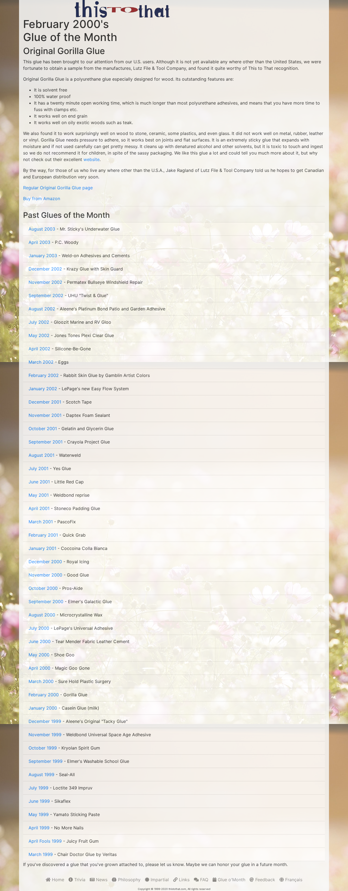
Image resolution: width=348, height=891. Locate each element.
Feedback (264, 879)
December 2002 (45, 269)
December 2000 (45, 561)
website (91, 159)
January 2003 (43, 255)
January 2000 (43, 708)
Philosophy (129, 879)
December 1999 (45, 721)
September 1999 (46, 761)
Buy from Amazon (41, 198)
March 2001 (41, 521)
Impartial (159, 879)
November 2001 (45, 415)
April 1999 (39, 827)
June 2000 (40, 641)
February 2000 (44, 694)
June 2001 (39, 481)
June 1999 (39, 801)
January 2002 (43, 388)
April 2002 (39, 348)
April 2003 (39, 242)
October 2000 (43, 588)
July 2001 (38, 468)
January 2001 (42, 548)
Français (293, 879)
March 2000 (41, 681)
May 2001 (39, 495)
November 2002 (45, 282)
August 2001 (41, 455)
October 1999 (43, 748)
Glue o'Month (230, 879)
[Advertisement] (241, 9)
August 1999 (41, 774)
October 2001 (43, 428)
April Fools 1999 (45, 841)
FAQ (203, 879)
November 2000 (45, 575)
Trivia (79, 879)
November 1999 (45, 734)
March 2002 (41, 362)
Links (183, 879)
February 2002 (44, 375)
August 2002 (42, 308)
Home (57, 879)
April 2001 (39, 508)
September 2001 (46, 442)
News (101, 879)
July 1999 (38, 788)
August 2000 (42, 615)
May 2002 (39, 335)
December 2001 (45, 402)
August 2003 (42, 229)
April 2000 (39, 668)
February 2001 (43, 535)
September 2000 (46, 601)
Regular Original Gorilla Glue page (58, 187)
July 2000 (39, 628)
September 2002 (46, 295)
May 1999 (39, 814)
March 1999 (41, 854)
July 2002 (39, 322)
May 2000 (39, 654)
